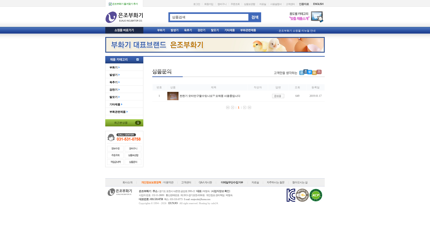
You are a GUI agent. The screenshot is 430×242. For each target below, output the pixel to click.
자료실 (262, 4)
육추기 (114, 82)
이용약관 (168, 182)
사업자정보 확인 (220, 191)
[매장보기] (172, 99)
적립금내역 (115, 162)
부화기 (114, 67)
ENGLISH (318, 4)
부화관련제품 (118, 111)
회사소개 (127, 182)
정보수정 (115, 148)
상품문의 (133, 162)
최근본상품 (126, 122)
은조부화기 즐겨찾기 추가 (125, 3)
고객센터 (290, 4)
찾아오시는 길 (299, 182)
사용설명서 (276, 4)
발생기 (114, 74)
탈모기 (114, 97)
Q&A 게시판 (205, 182)
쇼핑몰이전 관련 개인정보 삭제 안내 (300, 31)
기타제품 (115, 104)
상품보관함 (249, 4)
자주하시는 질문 (275, 182)
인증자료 (304, 4)
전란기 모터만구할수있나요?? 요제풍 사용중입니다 (210, 95)
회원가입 (208, 4)
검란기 (114, 89)
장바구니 (221, 4)
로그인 (196, 4)
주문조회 (235, 4)
